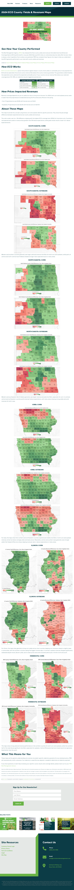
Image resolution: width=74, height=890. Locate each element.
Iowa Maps (33, 62)
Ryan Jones (5, 779)
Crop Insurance (31, 779)
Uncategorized (25, 779)
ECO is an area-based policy (9, 70)
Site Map (3, 855)
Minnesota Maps (49, 62)
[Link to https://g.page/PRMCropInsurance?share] (44, 866)
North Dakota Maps (23, 62)
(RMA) (20, 53)
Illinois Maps (40, 62)
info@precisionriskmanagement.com (59, 858)
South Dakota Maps (11, 62)
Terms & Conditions (7, 850)
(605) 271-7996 (53, 850)
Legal (3, 853)
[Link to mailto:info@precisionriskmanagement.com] (44, 857)
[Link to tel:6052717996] (44, 849)
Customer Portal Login (8, 846)
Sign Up (18, 803)
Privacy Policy (5, 848)
